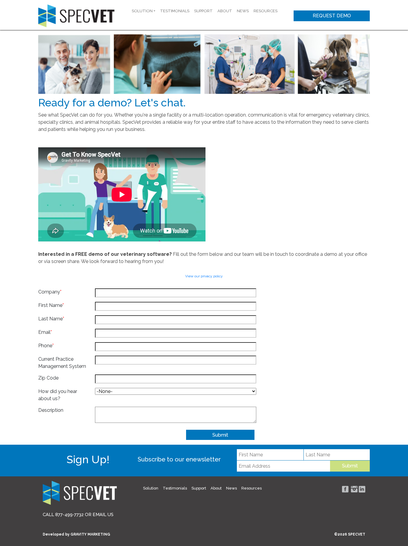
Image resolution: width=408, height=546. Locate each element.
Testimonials (174, 11)
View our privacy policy (204, 276)
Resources (265, 11)
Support (203, 11)
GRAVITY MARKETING (90, 534)
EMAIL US (103, 514)
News (243, 11)
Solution (150, 488)
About (224, 11)
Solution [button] (142, 11)
